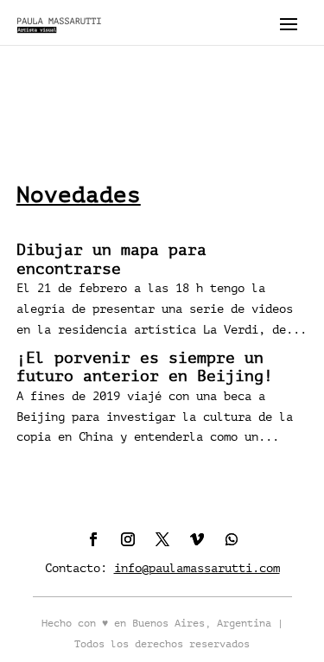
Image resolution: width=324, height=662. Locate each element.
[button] (288, 23)
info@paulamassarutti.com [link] (197, 568)
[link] (59, 22)
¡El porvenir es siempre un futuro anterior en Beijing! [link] (144, 367)
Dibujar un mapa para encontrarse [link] (111, 259)
